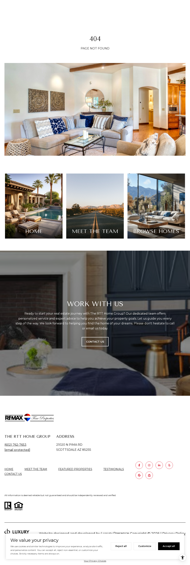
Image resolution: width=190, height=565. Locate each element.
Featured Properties (75, 469)
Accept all (169, 546)
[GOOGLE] (139, 475)
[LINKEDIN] (159, 465)
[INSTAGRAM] (149, 465)
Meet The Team (35, 469)
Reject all (121, 546)
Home (8, 469)
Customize (144, 546)
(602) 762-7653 (15, 444)
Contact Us (13, 474)
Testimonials (113, 469)
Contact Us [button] (95, 341)
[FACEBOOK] (139, 465)
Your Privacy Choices (95, 560)
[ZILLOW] (149, 475)
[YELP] (169, 465)
